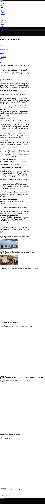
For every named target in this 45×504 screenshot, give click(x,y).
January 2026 (3, 13)
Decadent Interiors (2, 0)
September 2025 (3, 16)
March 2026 (2, 12)
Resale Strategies (3, 56)
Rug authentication (3, 57)
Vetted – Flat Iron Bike (24, 161)
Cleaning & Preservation (4, 20)
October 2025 (3, 15)
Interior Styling (3, 1)
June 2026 (2, 10)
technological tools (27, 135)
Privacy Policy (3, 500)
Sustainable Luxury (5, 3)
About (2, 33)
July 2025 (2, 17)
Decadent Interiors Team (2, 53)
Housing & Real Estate (4, 23)
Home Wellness (3, 31)
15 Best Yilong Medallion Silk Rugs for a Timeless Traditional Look (5, 49)
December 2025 (3, 14)
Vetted (2, 5)
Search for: (1, 35)
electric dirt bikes (5, 153)
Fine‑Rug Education (3, 22)
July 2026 (2, 9)
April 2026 (2, 11)
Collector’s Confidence (4, 21)
